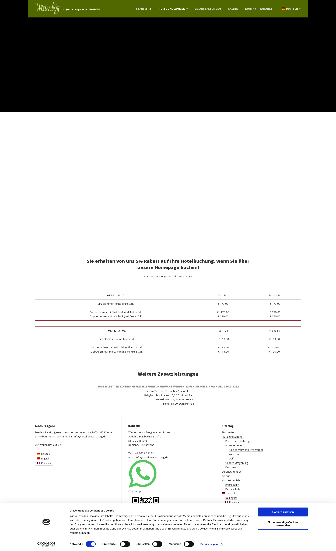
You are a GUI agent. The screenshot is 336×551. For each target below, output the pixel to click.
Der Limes (231, 467)
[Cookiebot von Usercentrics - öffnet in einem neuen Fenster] (46, 544)
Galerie (233, 8)
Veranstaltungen (208, 8)
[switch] (125, 544)
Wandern (234, 454)
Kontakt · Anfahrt (258, 8)
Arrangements (234, 445)
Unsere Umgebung (236, 463)
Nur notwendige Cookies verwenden (283, 524)
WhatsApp (134, 491)
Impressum (232, 484)
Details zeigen (209, 544)
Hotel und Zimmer (172, 8)
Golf (231, 458)
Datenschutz (232, 489)
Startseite (144, 8)
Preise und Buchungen (238, 441)
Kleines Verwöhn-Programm (246, 449)
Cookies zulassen (283, 511)
